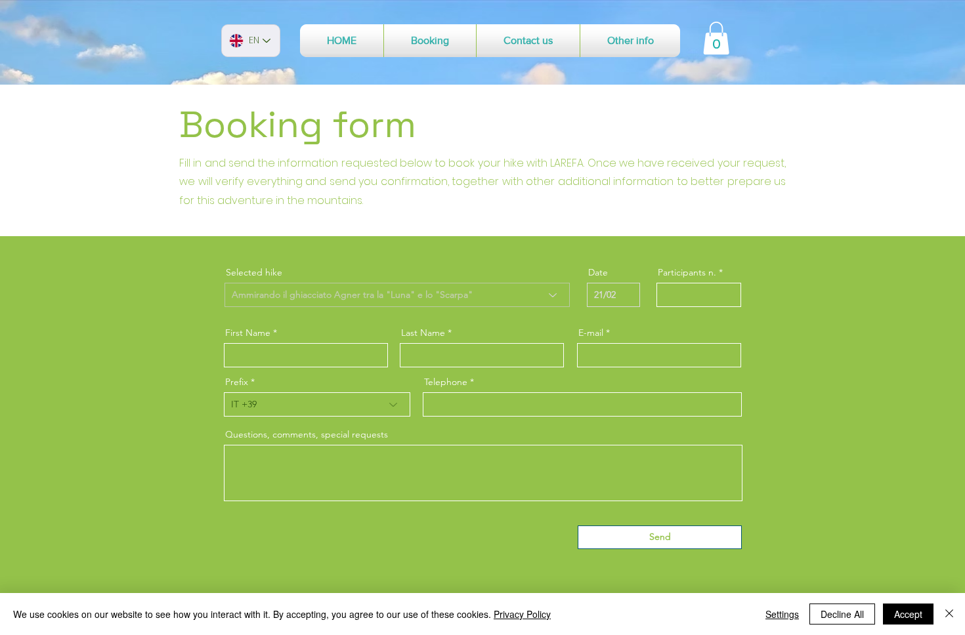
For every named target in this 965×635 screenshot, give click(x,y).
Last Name (423, 332)
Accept (908, 614)
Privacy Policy (522, 614)
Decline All (842, 614)
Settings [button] (782, 614)
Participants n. (687, 272)
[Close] (949, 614)
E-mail (590, 332)
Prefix (236, 381)
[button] (430, 40)
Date (598, 272)
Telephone (445, 381)
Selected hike (254, 272)
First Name (247, 332)
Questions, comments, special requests (306, 434)
